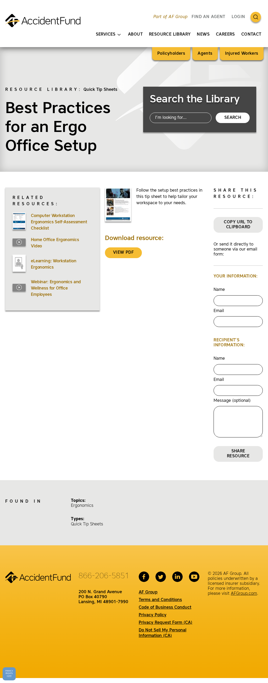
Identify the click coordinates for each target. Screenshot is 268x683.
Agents (205, 54)
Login (238, 17)
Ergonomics (82, 506)
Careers (225, 34)
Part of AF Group (170, 17)
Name (219, 290)
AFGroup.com (244, 594)
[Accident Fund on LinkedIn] (177, 576)
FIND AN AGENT (208, 17)
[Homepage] (45, 23)
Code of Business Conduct (165, 608)
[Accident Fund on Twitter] (160, 576)
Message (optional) (232, 401)
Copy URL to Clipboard (238, 224)
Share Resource (238, 453)
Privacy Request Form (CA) (165, 623)
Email (219, 311)
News (203, 34)
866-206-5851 (104, 576)
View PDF (123, 253)
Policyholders (171, 54)
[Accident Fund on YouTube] (194, 576)
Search (232, 118)
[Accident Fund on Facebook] (144, 576)
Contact (251, 34)
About (135, 34)
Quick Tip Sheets (100, 90)
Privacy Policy (152, 615)
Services (105, 34)
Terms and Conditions (160, 600)
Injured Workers (241, 54)
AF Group (148, 592)
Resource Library (170, 34)
